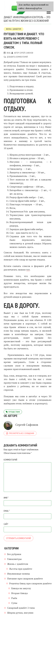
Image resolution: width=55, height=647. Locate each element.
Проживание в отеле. (21, 90)
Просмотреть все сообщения (21, 433)
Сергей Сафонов (26, 52)
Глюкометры (14, 559)
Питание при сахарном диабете (25, 578)
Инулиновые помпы (18, 573)
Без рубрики (14, 554)
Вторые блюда (19, 593)
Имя (6, 497)
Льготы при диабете (20, 568)
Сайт (6, 523)
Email (7, 510)
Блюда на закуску (21, 588)
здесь (30, 247)
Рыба (14, 598)
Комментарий (10, 459)
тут (28, 269)
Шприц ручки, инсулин (20, 612)
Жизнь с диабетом (13, 29)
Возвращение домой (21, 93)
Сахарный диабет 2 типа (21, 607)
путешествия (14, 412)
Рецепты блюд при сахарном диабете (30, 583)
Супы (14, 603)
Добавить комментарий (17, 56)
